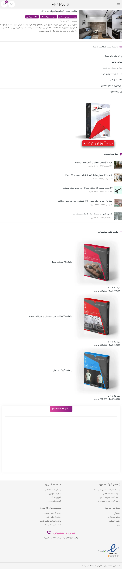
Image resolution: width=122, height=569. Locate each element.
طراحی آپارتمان (32, 17)
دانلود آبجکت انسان (53, 517)
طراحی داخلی (116, 62)
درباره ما (117, 525)
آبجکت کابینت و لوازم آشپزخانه (107, 490)
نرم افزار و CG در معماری (111, 85)
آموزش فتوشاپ (54, 501)
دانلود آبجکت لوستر (52, 525)
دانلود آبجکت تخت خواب (50, 521)
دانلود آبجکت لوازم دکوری (109, 497)
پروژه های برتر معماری (67, 17)
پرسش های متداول (53, 490)
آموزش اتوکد (56, 497)
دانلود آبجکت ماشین (52, 513)
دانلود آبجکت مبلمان (111, 493)
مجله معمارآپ (114, 517)
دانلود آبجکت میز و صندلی (109, 501)
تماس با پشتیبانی (64, 533)
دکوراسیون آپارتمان (48, 17)
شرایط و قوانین (54, 493)
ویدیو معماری (116, 91)
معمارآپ (116, 513)
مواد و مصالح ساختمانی (112, 68)
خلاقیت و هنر (116, 79)
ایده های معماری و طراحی (111, 73)
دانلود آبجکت (114, 521)
